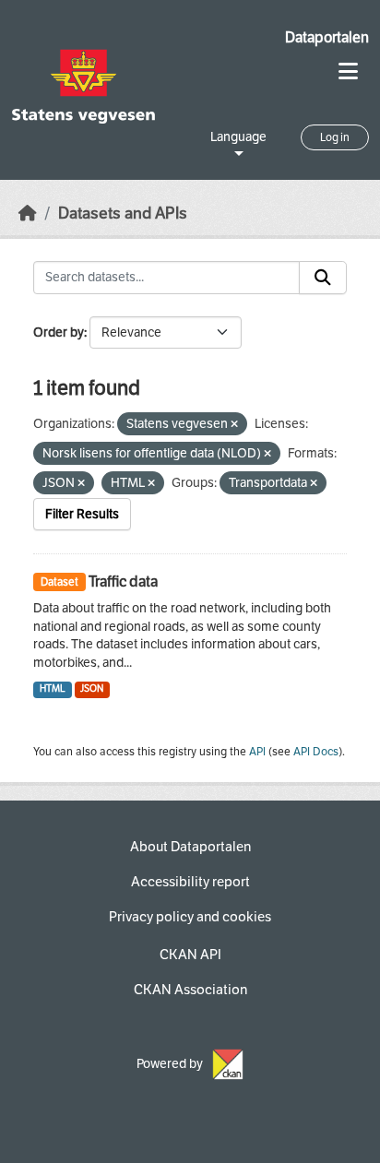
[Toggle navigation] (348, 71)
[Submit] (323, 277)
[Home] (27, 213)
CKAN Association (190, 989)
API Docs (315, 751)
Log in (335, 137)
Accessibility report (190, 881)
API (257, 751)
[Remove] (234, 425)
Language (238, 137)
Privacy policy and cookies (190, 916)
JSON (91, 688)
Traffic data (123, 581)
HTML (52, 688)
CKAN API (190, 954)
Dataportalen (327, 37)
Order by (58, 332)
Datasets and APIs (122, 213)
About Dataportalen (190, 846)
